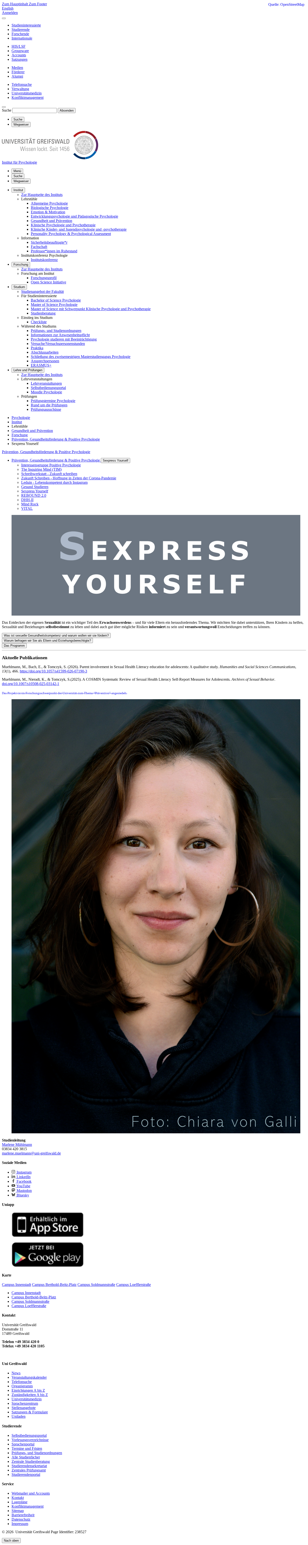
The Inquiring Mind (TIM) (41, 469)
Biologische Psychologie (49, 208)
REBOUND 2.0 (33, 495)
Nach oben (11, 1540)
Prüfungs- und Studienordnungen (56, 331)
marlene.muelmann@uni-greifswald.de (31, 1153)
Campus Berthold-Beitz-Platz (34, 1297)
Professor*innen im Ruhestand (54, 251)
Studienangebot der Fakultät (42, 291)
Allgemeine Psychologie (49, 203)
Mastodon (24, 1191)
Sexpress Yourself (115, 460)
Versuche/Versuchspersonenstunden (58, 344)
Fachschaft (39, 247)
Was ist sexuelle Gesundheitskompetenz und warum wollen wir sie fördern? (56, 635)
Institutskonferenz (44, 260)
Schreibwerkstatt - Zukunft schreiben (49, 474)
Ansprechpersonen (45, 361)
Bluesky (22, 1195)
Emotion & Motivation (48, 212)
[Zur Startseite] (50, 158)
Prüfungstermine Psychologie (53, 401)
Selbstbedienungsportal (48, 388)
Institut (18, 190)
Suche (6, 110)
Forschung (20, 264)
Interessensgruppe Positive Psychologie (51, 465)
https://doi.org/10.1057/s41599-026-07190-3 (53, 671)
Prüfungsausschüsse (46, 409)
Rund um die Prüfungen (49, 405)
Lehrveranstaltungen (46, 383)
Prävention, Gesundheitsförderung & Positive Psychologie (46, 452)
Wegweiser (21, 181)
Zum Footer (38, 4)
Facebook (24, 1181)
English (7, 8)
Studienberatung (43, 313)
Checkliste (39, 322)
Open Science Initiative (48, 282)
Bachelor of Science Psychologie (56, 300)
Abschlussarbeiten (44, 352)
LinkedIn (23, 1177)
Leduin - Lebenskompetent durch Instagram (54, 482)
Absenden (67, 110)
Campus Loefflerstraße (29, 1306)
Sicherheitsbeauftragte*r (49, 242)
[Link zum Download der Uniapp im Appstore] (48, 1236)
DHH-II (27, 500)
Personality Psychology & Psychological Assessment (71, 234)
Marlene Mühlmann (17, 1144)
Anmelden (10, 13)
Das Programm (14, 645)
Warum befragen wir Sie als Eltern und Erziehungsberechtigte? (47, 640)
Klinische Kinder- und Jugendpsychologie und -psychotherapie (79, 229)
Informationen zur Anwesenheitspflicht (60, 335)
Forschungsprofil (44, 278)
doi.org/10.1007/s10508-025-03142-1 (30, 684)
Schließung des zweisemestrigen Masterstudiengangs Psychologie (80, 357)
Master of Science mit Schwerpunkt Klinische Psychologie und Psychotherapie (91, 309)
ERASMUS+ (41, 365)
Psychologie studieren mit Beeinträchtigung (64, 339)
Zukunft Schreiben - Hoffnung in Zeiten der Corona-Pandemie (68, 478)
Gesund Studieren (34, 487)
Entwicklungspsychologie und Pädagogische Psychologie (74, 216)
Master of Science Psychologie (54, 304)
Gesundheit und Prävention (51, 221)
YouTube (23, 1186)
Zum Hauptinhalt (15, 4)
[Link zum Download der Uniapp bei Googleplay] (48, 1266)
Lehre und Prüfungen (27, 370)
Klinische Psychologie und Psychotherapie (63, 225)
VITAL (27, 508)
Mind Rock (29, 504)
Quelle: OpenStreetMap (286, 4)
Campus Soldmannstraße (30, 1301)
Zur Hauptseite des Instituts (42, 195)
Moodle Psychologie (46, 392)
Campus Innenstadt (26, 1293)
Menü (17, 171)
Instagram (24, 1172)
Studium (19, 287)
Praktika (37, 348)
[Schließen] (4, 18)
